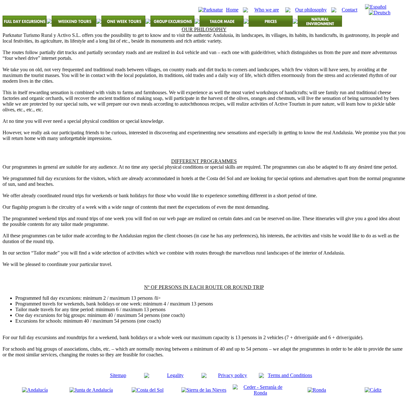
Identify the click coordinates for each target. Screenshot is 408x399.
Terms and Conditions (290, 375)
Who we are (266, 9)
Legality (175, 375)
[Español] (375, 7)
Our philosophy (311, 9)
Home (232, 9)
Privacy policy (232, 375)
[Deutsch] (379, 12)
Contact (349, 9)
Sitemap (118, 375)
